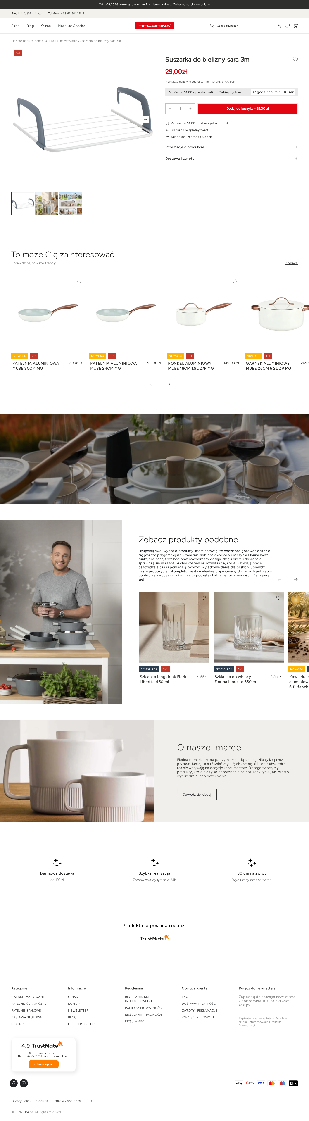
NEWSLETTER (78, 1010)
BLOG (72, 1017)
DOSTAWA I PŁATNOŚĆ (199, 1003)
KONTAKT (75, 1003)
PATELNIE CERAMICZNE (29, 1003)
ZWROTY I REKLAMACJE (199, 1010)
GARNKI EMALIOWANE (28, 997)
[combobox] (237, 25)
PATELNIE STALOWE (26, 1010)
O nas (46, 26)
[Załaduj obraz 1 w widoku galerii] (22, 203)
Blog (30, 26)
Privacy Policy (21, 1101)
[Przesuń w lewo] (155, 384)
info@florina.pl (32, 13)
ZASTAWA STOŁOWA (26, 1017)
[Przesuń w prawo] (145, 119)
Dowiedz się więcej (197, 795)
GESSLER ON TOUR (82, 1024)
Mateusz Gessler (71, 26)
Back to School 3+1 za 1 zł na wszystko (50, 41)
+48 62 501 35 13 (72, 13)
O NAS (73, 997)
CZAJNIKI (18, 1024)
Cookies (42, 1100)
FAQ (185, 997)
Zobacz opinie (44, 1064)
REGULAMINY (135, 1021)
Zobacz (291, 263)
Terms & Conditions (67, 1100)
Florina (16, 41)
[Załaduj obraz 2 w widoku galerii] (46, 203)
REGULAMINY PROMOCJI (143, 1014)
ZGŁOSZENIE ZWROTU (198, 1017)
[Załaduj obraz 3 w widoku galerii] (70, 203)
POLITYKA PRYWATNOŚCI (143, 1007)
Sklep (15, 26)
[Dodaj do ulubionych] (295, 59)
